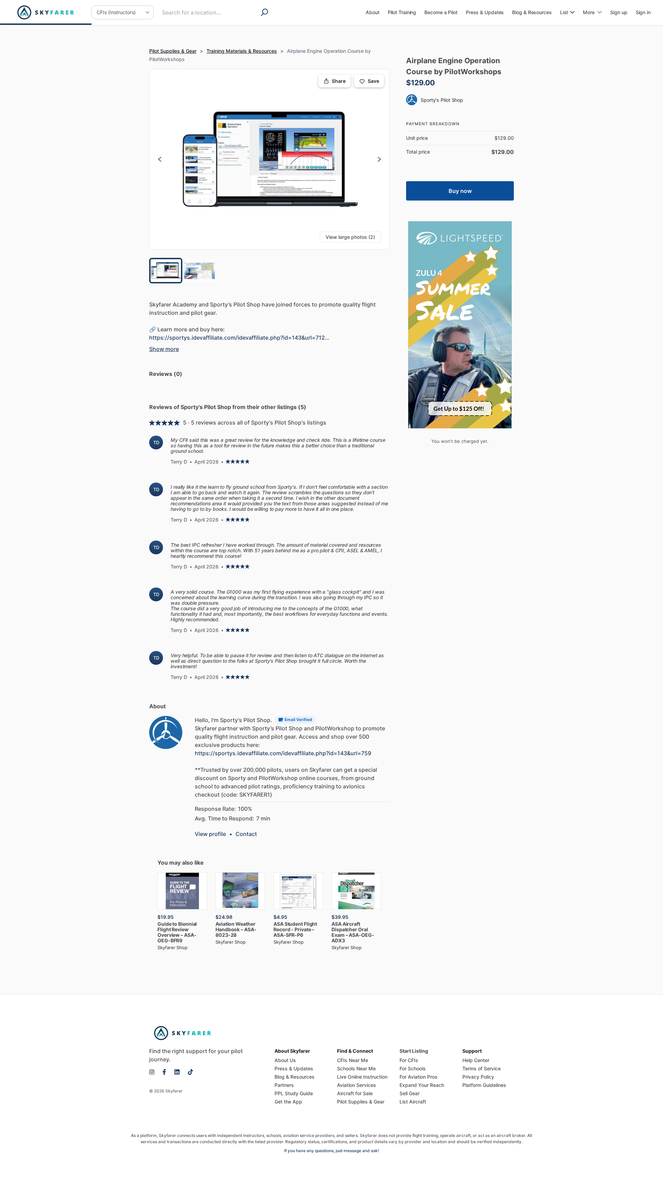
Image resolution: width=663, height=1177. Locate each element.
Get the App (288, 1102)
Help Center (475, 1060)
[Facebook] (164, 1071)
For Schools (413, 1068)
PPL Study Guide (294, 1093)
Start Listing (414, 1051)
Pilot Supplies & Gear (172, 51)
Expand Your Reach (422, 1085)
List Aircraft (413, 1102)
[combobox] (202, 12)
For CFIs (409, 1060)
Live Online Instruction (362, 1077)
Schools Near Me (356, 1068)
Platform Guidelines (484, 1085)
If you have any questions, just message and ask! (331, 1150)
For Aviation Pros (419, 1077)
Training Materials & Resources (241, 51)
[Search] (266, 12)
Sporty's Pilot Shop (442, 100)
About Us (285, 1060)
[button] (269, 159)
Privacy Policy (478, 1077)
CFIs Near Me (352, 1060)
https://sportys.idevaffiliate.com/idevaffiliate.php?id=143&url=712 (237, 337)
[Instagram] (153, 1071)
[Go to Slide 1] (165, 270)
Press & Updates (294, 1068)
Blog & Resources (295, 1077)
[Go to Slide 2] (199, 270)
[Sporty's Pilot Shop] (165, 732)
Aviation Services (356, 1085)
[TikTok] (188, 1071)
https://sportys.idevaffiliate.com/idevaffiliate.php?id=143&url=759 (283, 753)
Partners (284, 1085)
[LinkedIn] (177, 1071)
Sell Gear (410, 1093)
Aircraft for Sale (355, 1093)
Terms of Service (481, 1068)
